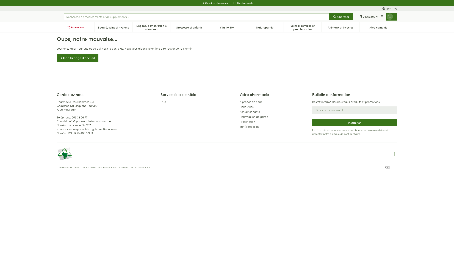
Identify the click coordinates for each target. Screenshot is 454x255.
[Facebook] (394, 153)
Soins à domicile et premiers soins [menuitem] (305, 27)
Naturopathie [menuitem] (270, 28)
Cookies (123, 167)
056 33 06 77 (79, 117)
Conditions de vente (69, 167)
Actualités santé (250, 112)
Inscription (354, 122)
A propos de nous (251, 102)
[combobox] (197, 16)
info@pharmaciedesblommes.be (89, 121)
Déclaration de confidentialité (100, 167)
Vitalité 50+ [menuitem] (233, 28)
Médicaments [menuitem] (383, 28)
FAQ (163, 102)
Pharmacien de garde (254, 116)
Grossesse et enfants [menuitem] (192, 28)
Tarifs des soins (249, 126)
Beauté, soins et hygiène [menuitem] (115, 28)
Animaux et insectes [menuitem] (343, 28)
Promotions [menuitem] (77, 27)
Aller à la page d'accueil (77, 58)
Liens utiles (247, 107)
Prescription (247, 121)
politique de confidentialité (345, 133)
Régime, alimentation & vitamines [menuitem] (153, 27)
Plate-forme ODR (141, 167)
